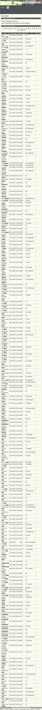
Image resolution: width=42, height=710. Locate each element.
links (28, 709)
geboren (13, 33)
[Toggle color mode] (8, 7)
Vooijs (3, 571)
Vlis (7, 550)
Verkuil (6, 200)
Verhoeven (4, 184)
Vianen (6, 223)
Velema (3, 119)
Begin (2, 7)
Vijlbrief (4, 277)
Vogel (3, 559)
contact (32, 709)
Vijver (5, 286)
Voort (5, 643)
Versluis (4, 217)
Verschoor (4, 212)
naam (5, 33)
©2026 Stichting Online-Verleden (21, 707)
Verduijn (4, 140)
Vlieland (4, 432)
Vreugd (3, 663)
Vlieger (3, 429)
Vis (7, 383)
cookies (38, 709)
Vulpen (3, 705)
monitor (16, 709)
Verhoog (4, 189)
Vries (3, 667)
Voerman (4, 554)
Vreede (3, 656)
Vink (3, 374)
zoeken (7, 709)
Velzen (3, 122)
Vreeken (4, 660)
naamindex (22, 709)
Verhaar (4, 144)
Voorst (5, 638)
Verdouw (4, 137)
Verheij (3, 177)
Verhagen (4, 151)
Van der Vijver (5, 51)
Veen (5, 74)
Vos (6, 650)
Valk (7, 36)
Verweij (3, 221)
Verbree (4, 133)
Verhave (4, 161)
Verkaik (7, 198)
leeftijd (25, 33)
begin (2, 709)
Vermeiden (4, 209)
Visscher (4, 389)
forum (11, 709)
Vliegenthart (5, 420)
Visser (3, 394)
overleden (20, 33)
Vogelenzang (5, 563)
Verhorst (4, 192)
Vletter (3, 409)
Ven (3, 126)
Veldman (4, 96)
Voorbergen (5, 614)
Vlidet (3, 416)
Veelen (3, 69)
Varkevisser (5, 57)
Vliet (3, 439)
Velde (3, 93)
